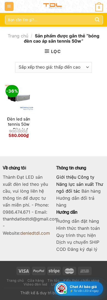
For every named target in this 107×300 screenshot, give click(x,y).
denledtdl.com (35, 233)
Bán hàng (91, 191)
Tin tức (53, 280)
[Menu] (9, 6)
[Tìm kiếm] (97, 19)
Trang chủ (18, 36)
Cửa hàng (35, 280)
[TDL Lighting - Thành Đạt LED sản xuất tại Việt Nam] (54, 6)
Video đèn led (35, 284)
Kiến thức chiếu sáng (81, 280)
